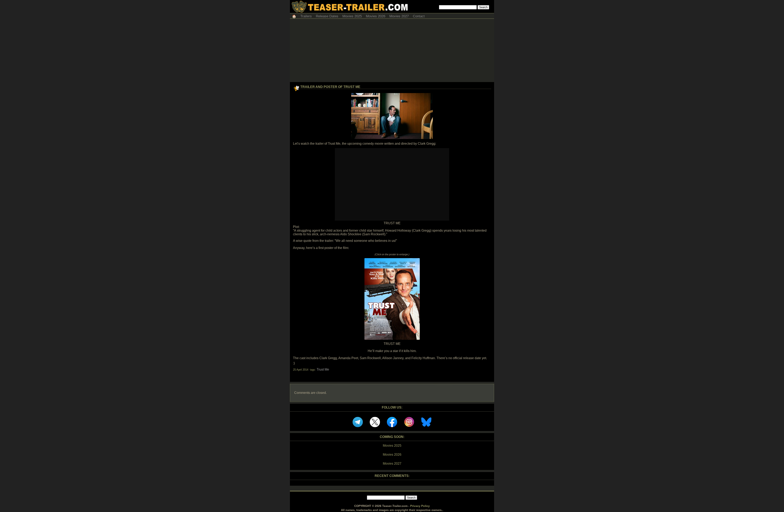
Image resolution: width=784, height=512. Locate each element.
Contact (419, 16)
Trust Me (323, 369)
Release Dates (327, 16)
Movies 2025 (352, 16)
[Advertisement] (392, 51)
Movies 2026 (375, 16)
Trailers (306, 16)
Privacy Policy (420, 506)
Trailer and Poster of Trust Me (330, 87)
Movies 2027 (399, 16)
